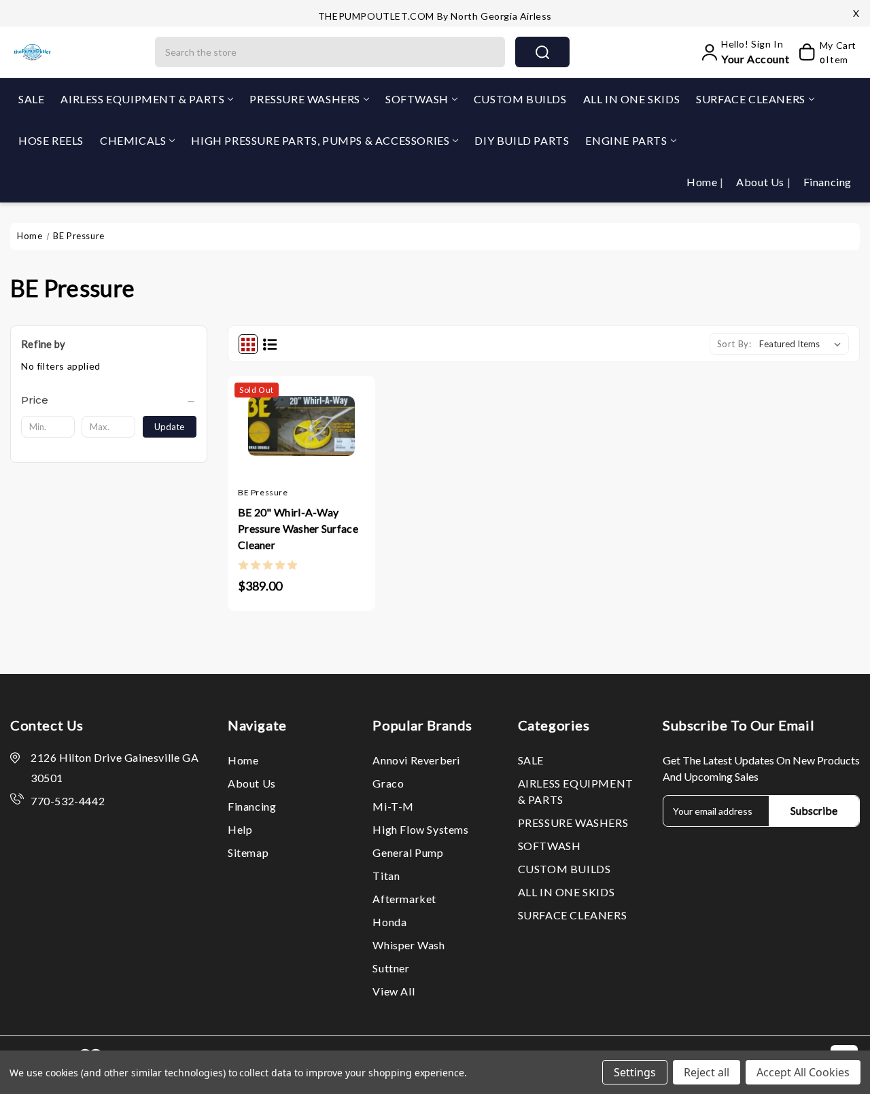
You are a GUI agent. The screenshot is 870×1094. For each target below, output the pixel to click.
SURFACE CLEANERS (750, 98)
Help (240, 829)
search (542, 52)
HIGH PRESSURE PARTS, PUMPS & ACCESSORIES (320, 140)
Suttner (390, 967)
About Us (761, 181)
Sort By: (734, 343)
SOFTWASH (417, 98)
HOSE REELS (51, 140)
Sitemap (248, 852)
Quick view (301, 445)
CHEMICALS (133, 140)
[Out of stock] (274, 445)
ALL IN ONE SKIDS (631, 98)
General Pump (407, 852)
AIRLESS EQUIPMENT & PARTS (142, 98)
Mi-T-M (393, 806)
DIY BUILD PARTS (521, 140)
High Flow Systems (420, 829)
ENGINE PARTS (626, 140)
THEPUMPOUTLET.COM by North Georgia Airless (435, 16)
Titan (386, 875)
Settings (635, 1072)
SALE (31, 98)
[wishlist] (328, 445)
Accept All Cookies (803, 1072)
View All (393, 991)
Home (703, 181)
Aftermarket (404, 898)
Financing (827, 181)
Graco (388, 783)
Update (169, 426)
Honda (389, 921)
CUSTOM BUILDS (520, 98)
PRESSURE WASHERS (304, 98)
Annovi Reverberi (416, 760)
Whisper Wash (408, 944)
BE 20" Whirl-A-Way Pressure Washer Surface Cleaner (298, 528)
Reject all (706, 1072)
